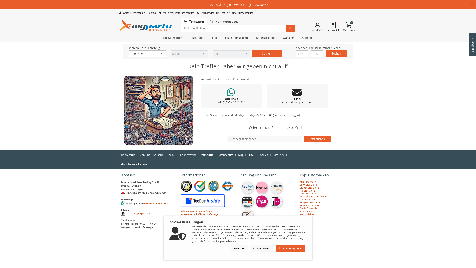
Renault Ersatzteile (309, 205)
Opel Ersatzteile (308, 199)
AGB (171, 155)
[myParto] (146, 24)
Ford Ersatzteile (308, 193)
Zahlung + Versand (152, 155)
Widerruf (207, 155)
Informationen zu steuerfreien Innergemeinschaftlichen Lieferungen (200, 213)
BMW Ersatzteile (308, 184)
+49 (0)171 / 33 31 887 (156, 203)
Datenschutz (225, 155)
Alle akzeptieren (292, 248)
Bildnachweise (187, 155)
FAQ (240, 155)
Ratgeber (278, 155)
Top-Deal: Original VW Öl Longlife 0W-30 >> (238, 5)
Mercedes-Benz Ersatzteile (314, 196)
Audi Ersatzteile (308, 182)
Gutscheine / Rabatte (134, 164)
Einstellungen (261, 248)
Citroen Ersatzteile (309, 187)
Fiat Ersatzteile (307, 190)
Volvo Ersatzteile (308, 211)
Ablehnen (239, 248)
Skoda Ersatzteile (309, 208)
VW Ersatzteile (307, 214)
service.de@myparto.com (139, 213)
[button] (473, 3)
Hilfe (251, 155)
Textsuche (196, 22)
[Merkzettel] (333, 24)
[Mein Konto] (317, 24)
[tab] (194, 21)
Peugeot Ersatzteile (310, 202)
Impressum (128, 155)
